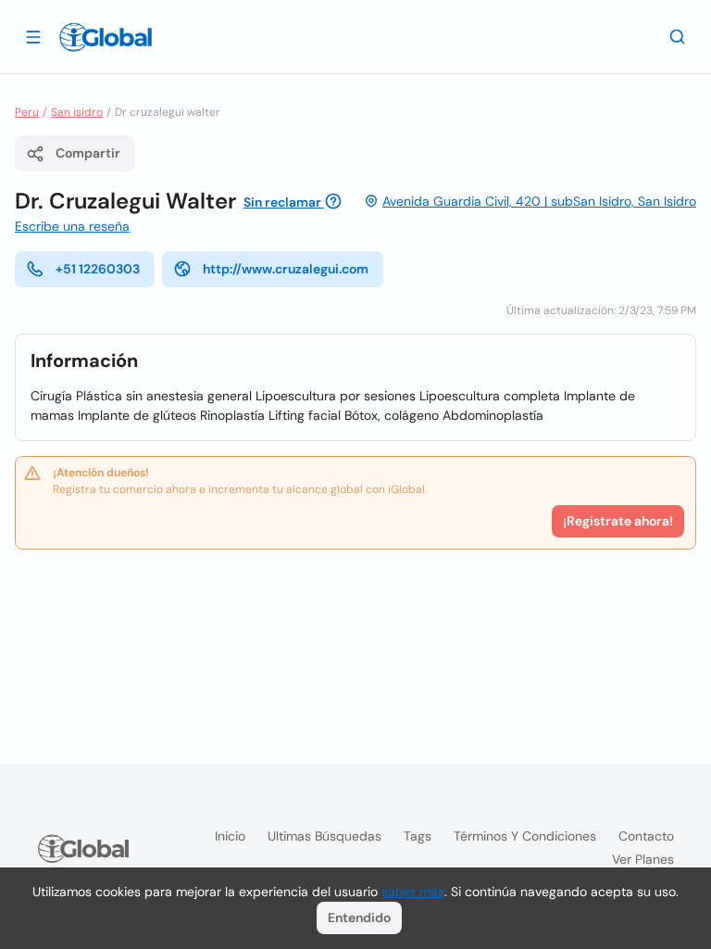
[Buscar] (677, 36)
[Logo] (105, 37)
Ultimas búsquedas (324, 836)
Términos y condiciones (525, 836)
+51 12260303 (98, 268)
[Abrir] (33, 36)
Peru (27, 112)
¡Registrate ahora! (618, 520)
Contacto (646, 836)
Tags (417, 836)
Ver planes (643, 859)
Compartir (88, 153)
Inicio (230, 836)
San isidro (77, 112)
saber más (412, 891)
